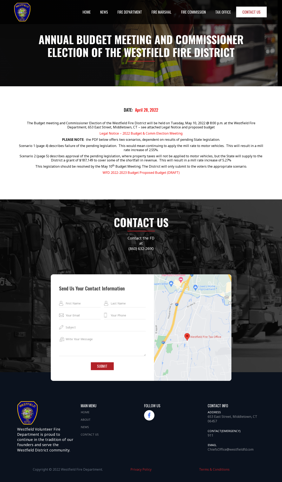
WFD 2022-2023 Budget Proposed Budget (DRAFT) (141, 172)
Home (87, 12)
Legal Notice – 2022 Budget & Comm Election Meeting (141, 133)
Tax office (223, 12)
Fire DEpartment (129, 12)
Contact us (251, 12)
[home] (22, 12)
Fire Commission (193, 12)
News (85, 427)
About (86, 420)
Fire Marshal (162, 12)
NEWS (104, 12)
